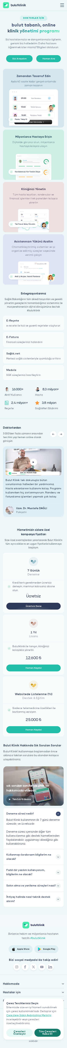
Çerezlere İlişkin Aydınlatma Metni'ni (28, 1015)
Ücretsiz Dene (34, 606)
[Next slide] (61, 434)
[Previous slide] (53, 434)
